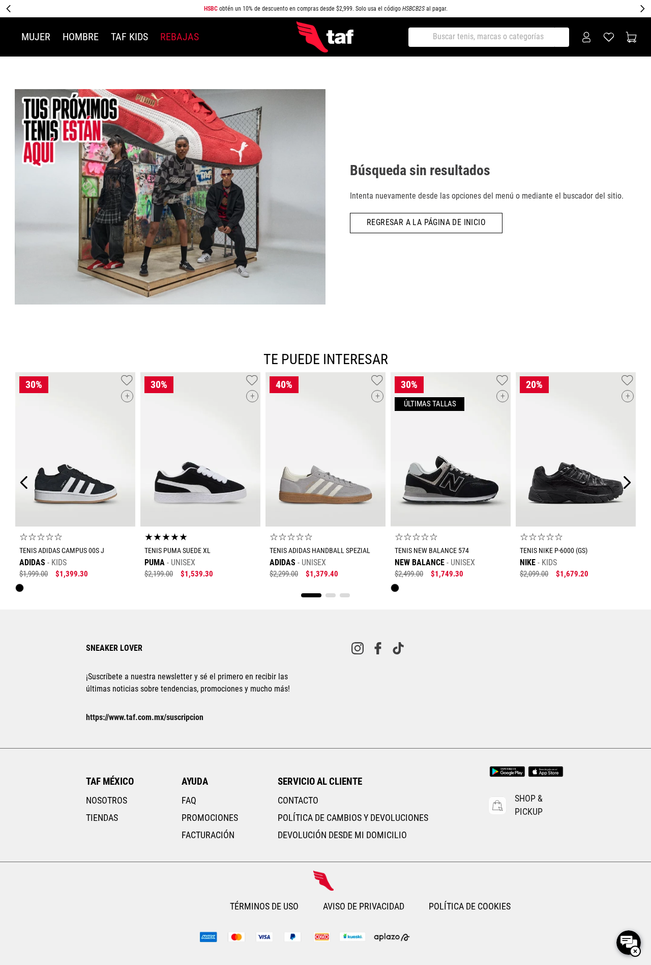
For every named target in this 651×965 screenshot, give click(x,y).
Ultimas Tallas (429, 404)
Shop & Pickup (529, 805)
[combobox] (489, 37)
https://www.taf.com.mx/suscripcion (144, 717)
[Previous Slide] (8, 9)
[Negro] (22, 590)
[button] (127, 396)
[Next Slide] (642, 9)
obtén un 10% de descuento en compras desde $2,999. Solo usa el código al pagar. (326, 8)
